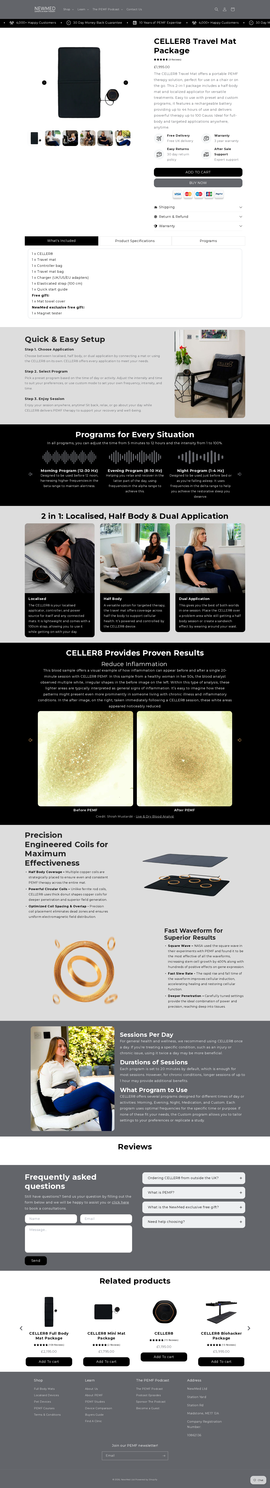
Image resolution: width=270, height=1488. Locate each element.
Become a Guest (147, 1408)
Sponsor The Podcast (150, 1401)
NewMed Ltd (128, 1479)
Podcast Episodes (148, 1395)
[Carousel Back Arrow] (44, 82)
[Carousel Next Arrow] (126, 82)
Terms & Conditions (47, 1414)
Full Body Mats (44, 1388)
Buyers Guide (94, 1414)
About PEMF (94, 1395)
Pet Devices (42, 1401)
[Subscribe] (164, 1455)
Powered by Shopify (146, 1479)
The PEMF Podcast (149, 1388)
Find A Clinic (93, 1421)
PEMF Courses (44, 1408)
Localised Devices (46, 1395)
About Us (91, 1388)
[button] (68, 9)
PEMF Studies (95, 1401)
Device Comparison (98, 1408)
